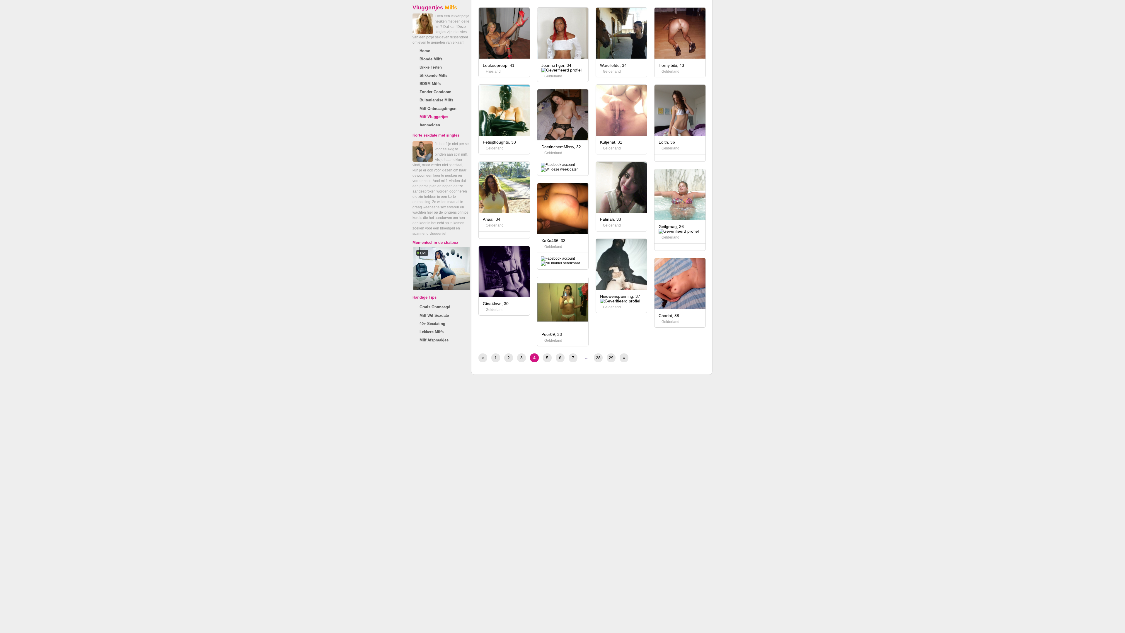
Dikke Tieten (431, 67)
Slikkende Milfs (433, 75)
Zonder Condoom (435, 92)
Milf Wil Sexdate (434, 315)
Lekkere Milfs (432, 332)
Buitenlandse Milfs (436, 100)
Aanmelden (430, 125)
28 (598, 357)
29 (611, 357)
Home (425, 51)
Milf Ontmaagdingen (438, 108)
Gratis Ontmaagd (435, 307)
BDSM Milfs (430, 83)
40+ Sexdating (432, 323)
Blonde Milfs (431, 59)
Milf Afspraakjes (434, 340)
